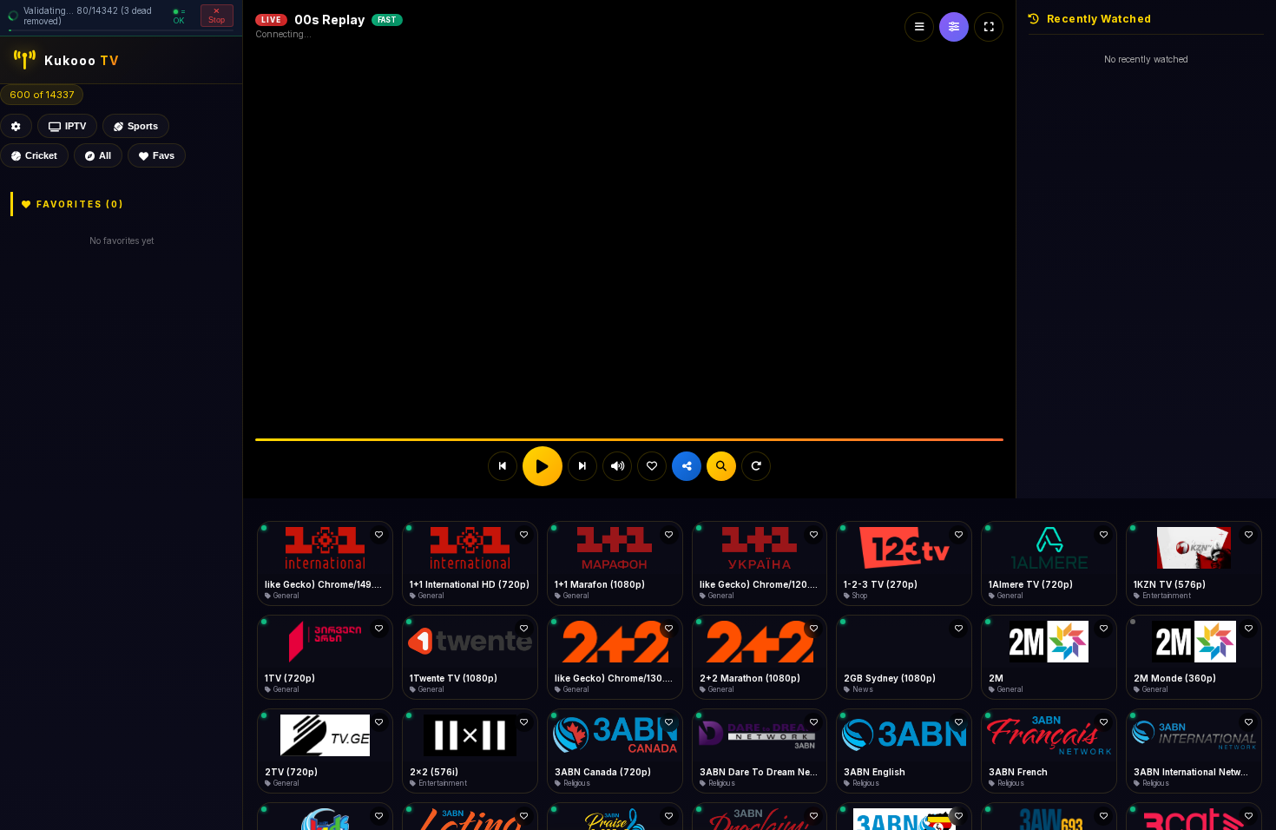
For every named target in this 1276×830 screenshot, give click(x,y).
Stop (216, 20)
